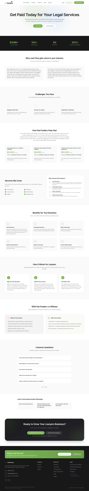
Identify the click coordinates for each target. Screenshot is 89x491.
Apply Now (69, 2)
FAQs (55, 474)
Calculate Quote (50, 25)
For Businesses (78, 2)
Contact (50, 2)
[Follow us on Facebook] (9, 480)
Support (39, 469)
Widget (55, 476)
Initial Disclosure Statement (75, 466)
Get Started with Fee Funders (35, 432)
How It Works (26, 2)
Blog (45, 2)
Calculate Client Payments (54, 432)
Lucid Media (81, 487)
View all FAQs (44, 387)
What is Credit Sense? (58, 471)
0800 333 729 (77, 454)
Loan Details (56, 466)
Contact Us (39, 466)
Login (63, 2)
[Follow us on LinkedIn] (6, 480)
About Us (40, 2)
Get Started (37, 25)
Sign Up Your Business (64, 454)
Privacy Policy (73, 469)
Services (33, 2)
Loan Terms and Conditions (76, 464)
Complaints (72, 471)
